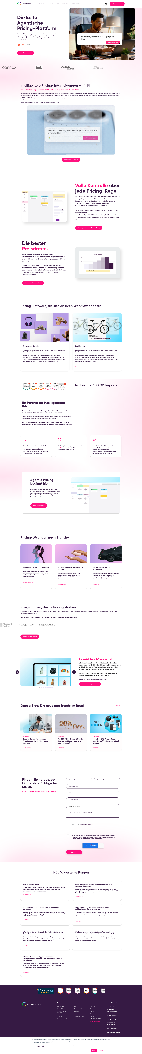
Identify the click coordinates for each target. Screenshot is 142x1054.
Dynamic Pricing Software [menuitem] (61, 1012)
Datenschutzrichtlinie (85, 824)
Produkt (41, 4)
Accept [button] (93, 1050)
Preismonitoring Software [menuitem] (61, 1015)
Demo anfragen (117, 4)
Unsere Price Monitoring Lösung (33, 283)
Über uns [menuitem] (92, 1006)
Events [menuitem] (75, 1013)
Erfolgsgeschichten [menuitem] (79, 1016)
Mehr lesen (27, 894)
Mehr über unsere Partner (30, 636)
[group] (36, 733)
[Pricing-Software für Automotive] (106, 566)
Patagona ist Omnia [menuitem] (95, 1018)
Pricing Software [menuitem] (61, 1009)
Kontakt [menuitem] (92, 1013)
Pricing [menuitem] (92, 1016)
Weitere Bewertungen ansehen (90, 684)
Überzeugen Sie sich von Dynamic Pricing (89, 228)
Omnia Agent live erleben (71, 159)
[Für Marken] (97, 342)
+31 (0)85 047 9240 (112, 1015)
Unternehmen (75, 4)
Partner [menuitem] (92, 1011)
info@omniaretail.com (113, 1032)
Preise (57, 4)
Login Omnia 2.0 (95, 1021)
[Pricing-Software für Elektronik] (36, 566)
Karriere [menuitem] (92, 1009)
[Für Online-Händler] (44, 342)
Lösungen (50, 4)
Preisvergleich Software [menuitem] (63, 1019)
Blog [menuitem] (75, 1006)
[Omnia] (25, 4)
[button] (17, 672)
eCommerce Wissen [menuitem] (79, 1009)
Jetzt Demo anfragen (25, 52)
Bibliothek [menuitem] (76, 1011)
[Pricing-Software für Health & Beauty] (71, 566)
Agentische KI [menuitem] (60, 1006)
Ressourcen (64, 4)
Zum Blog (117, 705)
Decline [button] (101, 1050)
